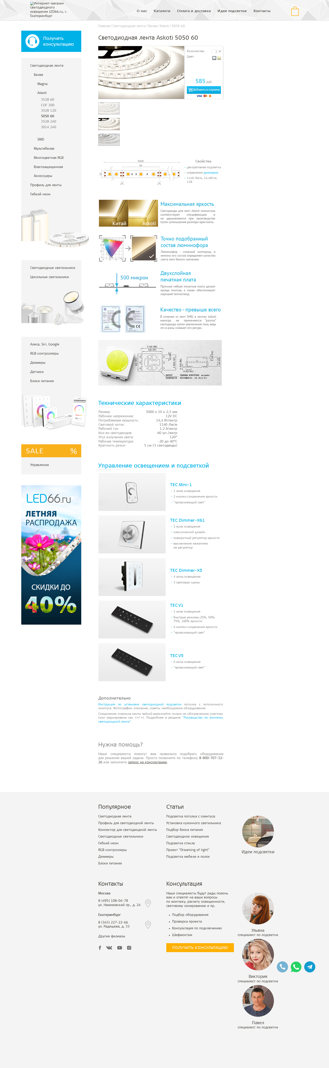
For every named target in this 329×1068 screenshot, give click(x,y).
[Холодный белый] (214, 58)
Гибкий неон (40, 194)
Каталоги (162, 11)
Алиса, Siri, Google (44, 344)
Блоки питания (42, 381)
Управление (39, 465)
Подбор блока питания (184, 830)
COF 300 (47, 105)
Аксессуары (43, 176)
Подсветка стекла (180, 843)
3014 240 (48, 127)
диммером (211, 173)
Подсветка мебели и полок (188, 857)
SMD (40, 139)
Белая (38, 75)
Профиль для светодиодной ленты (126, 823)
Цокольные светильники (49, 277)
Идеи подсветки (232, 11)
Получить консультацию (200, 948)
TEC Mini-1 (181, 485)
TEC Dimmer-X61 (187, 521)
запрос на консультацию (147, 762)
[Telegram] (309, 967)
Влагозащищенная (48, 167)
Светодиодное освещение (187, 836)
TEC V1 (177, 606)
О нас (142, 11)
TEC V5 (177, 656)
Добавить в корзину (206, 89)
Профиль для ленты (46, 185)
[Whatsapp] (296, 967)
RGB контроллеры (44, 353)
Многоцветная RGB (49, 158)
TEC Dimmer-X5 (186, 571)
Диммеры (37, 363)
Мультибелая (44, 149)
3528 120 (48, 111)
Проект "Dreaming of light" (187, 850)
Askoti (42, 93)
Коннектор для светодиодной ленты (127, 830)
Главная (104, 26)
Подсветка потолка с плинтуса (190, 816)
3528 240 (48, 121)
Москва (104, 893)
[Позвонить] (282, 967)
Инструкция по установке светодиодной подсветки (140, 704)
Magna (42, 84)
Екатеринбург (109, 915)
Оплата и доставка (194, 11)
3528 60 (47, 100)
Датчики (37, 372)
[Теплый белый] (219, 58)
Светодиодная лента (46, 66)
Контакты (262, 11)
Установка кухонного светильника (193, 823)
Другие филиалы (111, 936)
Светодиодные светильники (52, 268)
